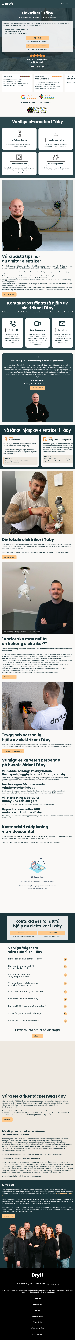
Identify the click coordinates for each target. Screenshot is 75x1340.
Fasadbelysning (56, 1141)
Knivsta (58, 1166)
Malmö (29, 1176)
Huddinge (25, 1162)
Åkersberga (52, 1162)
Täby (19, 1162)
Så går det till (51, 933)
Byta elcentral (16, 1141)
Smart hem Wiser (9, 1146)
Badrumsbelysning (20, 1143)
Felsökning (41, 1141)
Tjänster (37, 1298)
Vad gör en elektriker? (10, 1154)
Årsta (14, 1168)
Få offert (37, 38)
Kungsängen (66, 1170)
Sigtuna (48, 1168)
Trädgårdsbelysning (36, 1143)
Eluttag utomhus (45, 1146)
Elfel (47, 1141)
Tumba (70, 1168)
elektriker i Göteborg (18, 1176)
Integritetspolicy (37, 1328)
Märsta (26, 1168)
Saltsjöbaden (37, 1170)
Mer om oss (8, 1216)
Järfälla (22, 1164)
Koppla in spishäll (51, 1144)
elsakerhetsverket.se (39, 280)
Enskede (51, 1166)
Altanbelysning (49, 1143)
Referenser (37, 1304)
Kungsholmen (28, 1166)
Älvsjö (36, 1166)
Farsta (19, 1168)
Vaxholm (14, 1170)
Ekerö (61, 1164)
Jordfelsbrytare (7, 1139)
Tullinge (28, 1170)
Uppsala (38, 1176)
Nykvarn (63, 1168)
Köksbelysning (7, 1143)
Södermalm (14, 1164)
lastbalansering (7, 290)
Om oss (37, 1310)
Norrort (21, 1170)
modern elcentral (27, 780)
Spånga (33, 1168)
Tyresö (42, 1164)
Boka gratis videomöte (37, 46)
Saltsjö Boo (48, 1170)
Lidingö (5, 1164)
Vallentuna (69, 1164)
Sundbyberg (16, 1166)
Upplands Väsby (52, 1164)
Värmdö (70, 1162)
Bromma (43, 1162)
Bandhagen (6, 1172)
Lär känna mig (37, 388)
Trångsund (53, 1172)
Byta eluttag (40, 1148)
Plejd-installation (23, 1146)
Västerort (37, 1172)
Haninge (30, 1164)
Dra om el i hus (20, 1139)
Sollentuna (35, 1162)
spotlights (28, 804)
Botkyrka (56, 1168)
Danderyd (43, 1166)
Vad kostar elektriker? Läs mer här (15, 1135)
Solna (36, 1164)
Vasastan (66, 1166)
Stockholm (38, 66)
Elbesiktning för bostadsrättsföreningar (16, 1144)
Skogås (45, 1172)
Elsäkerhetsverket (51, 672)
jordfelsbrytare (33, 793)
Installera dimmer (27, 1148)
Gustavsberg (28, 1172)
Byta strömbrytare (53, 1148)
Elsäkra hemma (37, 1144)
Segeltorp (57, 1170)
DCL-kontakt (57, 1146)
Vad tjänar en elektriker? (53, 1154)
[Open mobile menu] (3, 4)
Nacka (13, 1162)
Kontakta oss (9, 294)
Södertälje (62, 1162)
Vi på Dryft (37, 1322)
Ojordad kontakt (33, 1139)
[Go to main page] (9, 4)
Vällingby (6, 1170)
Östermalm (6, 1168)
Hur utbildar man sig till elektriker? (31, 1154)
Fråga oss (37, 1036)
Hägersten (7, 1166)
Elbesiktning (61, 1143)
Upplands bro (17, 1172)
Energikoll (34, 1146)
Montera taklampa (65, 1144)
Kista (60, 1172)
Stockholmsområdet (9, 1107)
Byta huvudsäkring (29, 1141)
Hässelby (40, 1168)
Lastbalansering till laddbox (50, 1139)
